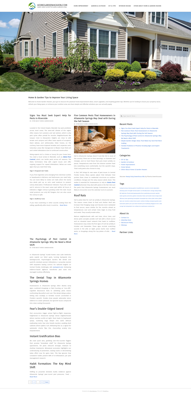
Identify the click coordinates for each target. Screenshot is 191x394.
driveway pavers (124, 190)
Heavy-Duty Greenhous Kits (135, 176)
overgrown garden (154, 201)
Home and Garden (147, 196)
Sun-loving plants (128, 206)
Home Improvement (128, 164)
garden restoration (137, 196)
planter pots (128, 203)
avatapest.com (58, 267)
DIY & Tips (124, 159)
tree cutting (135, 206)
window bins (151, 206)
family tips (124, 193)
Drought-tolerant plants (134, 190)
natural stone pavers (135, 201)
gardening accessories (150, 193)
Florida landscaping (132, 193)
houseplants (136, 198)
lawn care (122, 201)
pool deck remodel (137, 203)
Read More (63, 205)
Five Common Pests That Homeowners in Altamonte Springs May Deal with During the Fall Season (94, 118)
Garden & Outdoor (127, 162)
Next (46, 382)
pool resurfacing (146, 203)
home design (155, 196)
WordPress (105, 391)
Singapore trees (155, 203)
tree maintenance (143, 206)
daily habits (156, 188)
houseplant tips (144, 198)
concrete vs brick (149, 188)
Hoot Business (93, 391)
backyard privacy (124, 188)
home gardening (129, 198)
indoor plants (158, 198)
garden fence (140, 193)
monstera (127, 201)
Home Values (125, 167)
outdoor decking (145, 201)
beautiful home (140, 188)
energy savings (154, 190)
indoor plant (151, 198)
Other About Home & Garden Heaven (42, 121)
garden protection (127, 196)
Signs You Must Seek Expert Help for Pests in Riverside (139, 128)
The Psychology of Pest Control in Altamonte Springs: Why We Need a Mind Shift (50, 242)
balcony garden (132, 188)
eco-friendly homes (145, 190)
